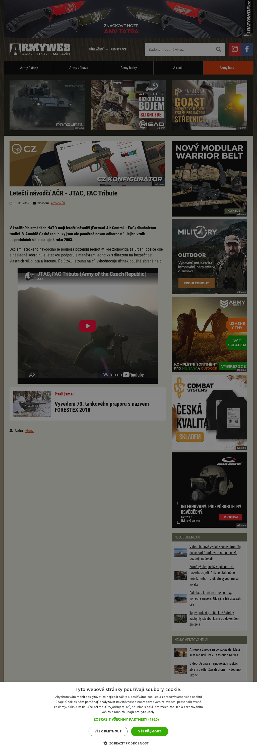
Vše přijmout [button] (149, 731)
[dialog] (128, 717)
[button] (128, 719)
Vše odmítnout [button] (108, 731)
